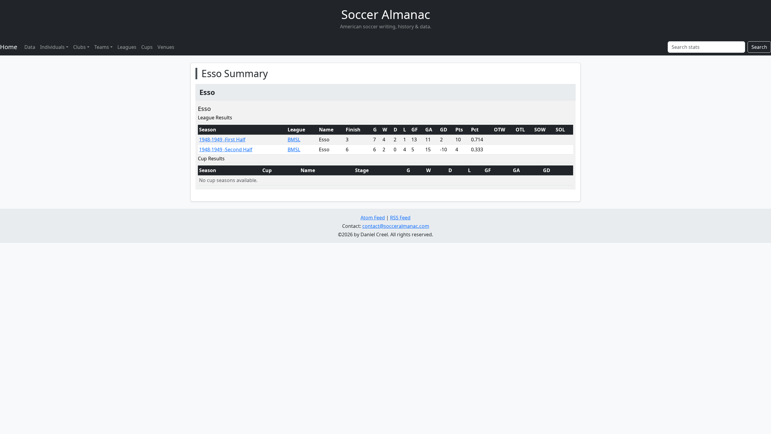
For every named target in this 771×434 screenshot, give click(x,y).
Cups (147, 47)
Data (29, 47)
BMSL (294, 139)
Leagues (126, 47)
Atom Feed (373, 217)
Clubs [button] (79, 47)
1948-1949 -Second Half (225, 149)
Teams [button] (101, 47)
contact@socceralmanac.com (395, 226)
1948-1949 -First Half (222, 139)
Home (8, 47)
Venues (166, 47)
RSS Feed (400, 217)
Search (759, 47)
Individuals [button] (52, 47)
